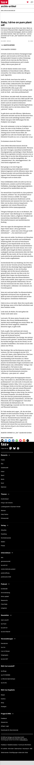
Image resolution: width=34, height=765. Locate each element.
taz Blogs (3, 671)
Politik (3, 460)
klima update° (5, 596)
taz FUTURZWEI (5, 675)
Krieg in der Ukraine (7, 502)
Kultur (3, 471)
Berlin (2, 479)
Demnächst (4, 643)
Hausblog (4, 534)
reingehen (4, 608)
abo (2, 557)
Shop (2, 702)
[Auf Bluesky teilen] (9, 440)
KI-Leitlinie (4, 748)
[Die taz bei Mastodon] (10, 449)
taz (5, 444)
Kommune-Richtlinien (24, 745)
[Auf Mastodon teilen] (6, 440)
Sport (2, 475)
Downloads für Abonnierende (9, 730)
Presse (3, 545)
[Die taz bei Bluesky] (14, 449)
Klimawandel (4, 518)
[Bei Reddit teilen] (24, 440)
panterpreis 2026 (6, 577)
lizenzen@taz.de (24, 740)
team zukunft (5, 620)
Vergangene (4, 655)
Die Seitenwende (6, 538)
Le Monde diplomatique (8, 679)
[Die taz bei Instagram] (18, 449)
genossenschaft (5, 561)
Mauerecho (4, 600)
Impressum (25, 748)
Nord (2, 483)
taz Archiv (4, 683)
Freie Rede (4, 604)
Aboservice (4, 722)
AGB (31, 748)
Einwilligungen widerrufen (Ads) (18, 752)
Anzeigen (3, 706)
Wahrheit (3, 487)
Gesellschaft (4, 467)
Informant (11, 748)
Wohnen (3, 510)
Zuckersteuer (5, 499)
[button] (32, 2)
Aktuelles (3, 530)
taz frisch (3, 624)
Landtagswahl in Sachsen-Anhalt (10, 506)
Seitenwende (5, 752)
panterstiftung (5, 573)
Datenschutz (18, 748)
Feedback (4, 718)
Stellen (3, 541)
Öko (2, 463)
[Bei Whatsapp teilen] (16, 440)
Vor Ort (3, 647)
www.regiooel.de (19, 207)
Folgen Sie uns (4, 448)
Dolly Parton (4, 514)
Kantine (3, 699)
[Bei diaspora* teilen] (20, 440)
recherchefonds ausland (8, 569)
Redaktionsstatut (13, 745)
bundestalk (4, 588)
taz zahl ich (4, 565)
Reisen (3, 695)
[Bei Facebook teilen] (13, 440)
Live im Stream (5, 651)
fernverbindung (5, 592)
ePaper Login (5, 726)
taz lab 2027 (4, 659)
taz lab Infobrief (5, 631)
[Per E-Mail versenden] (2, 440)
